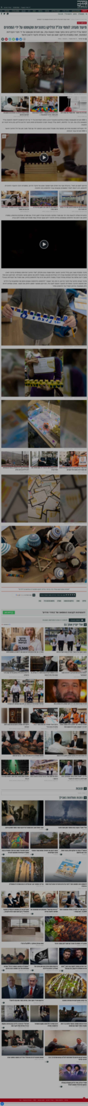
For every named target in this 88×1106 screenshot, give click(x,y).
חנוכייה (59, 601)
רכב (29, 11)
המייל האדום (7, 7)
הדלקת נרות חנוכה (68, 601)
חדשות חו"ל (68, 14)
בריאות (40, 11)
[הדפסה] (10, 39)
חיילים (84, 601)
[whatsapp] (13, 39)
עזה (40, 601)
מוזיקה (47, 11)
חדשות (84, 11)
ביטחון (75, 14)
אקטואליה (81, 14)
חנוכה (78, 601)
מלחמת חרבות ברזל (49, 601)
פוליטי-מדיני (65, 11)
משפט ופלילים (56, 11)
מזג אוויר (60, 14)
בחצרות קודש (76, 11)
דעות (34, 11)
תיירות (23, 11)
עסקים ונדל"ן (15, 11)
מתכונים (7, 11)
